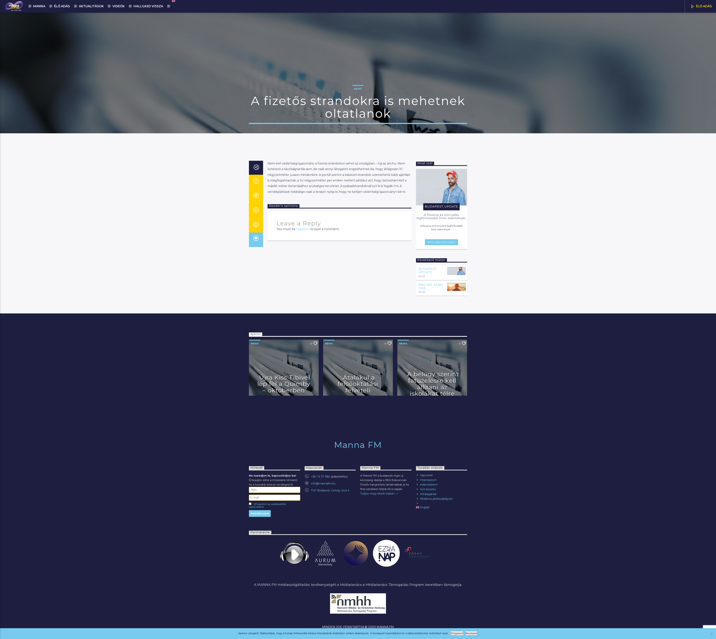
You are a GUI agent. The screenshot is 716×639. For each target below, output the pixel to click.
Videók (118, 6)
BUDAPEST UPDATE (427, 270)
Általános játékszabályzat (436, 498)
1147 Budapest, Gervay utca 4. (330, 490)
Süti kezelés (428, 489)
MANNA (39, 6)
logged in (303, 229)
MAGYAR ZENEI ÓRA (431, 286)
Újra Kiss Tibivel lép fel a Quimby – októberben (283, 384)
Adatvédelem (429, 484)
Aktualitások (91, 6)
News (358, 88)
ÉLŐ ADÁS (703, 6)
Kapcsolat (426, 475)
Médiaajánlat (428, 494)
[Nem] (711, 633)
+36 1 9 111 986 (320, 476)
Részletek (471, 633)
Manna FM (358, 445)
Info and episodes (441, 242)
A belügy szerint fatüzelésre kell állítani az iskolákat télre (433, 383)
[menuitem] (173, 1)
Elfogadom (457, 633)
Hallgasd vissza (148, 6)
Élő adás (62, 6)
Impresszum (428, 480)
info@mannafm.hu (323, 483)
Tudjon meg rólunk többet (377, 493)
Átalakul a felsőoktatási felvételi (358, 384)
